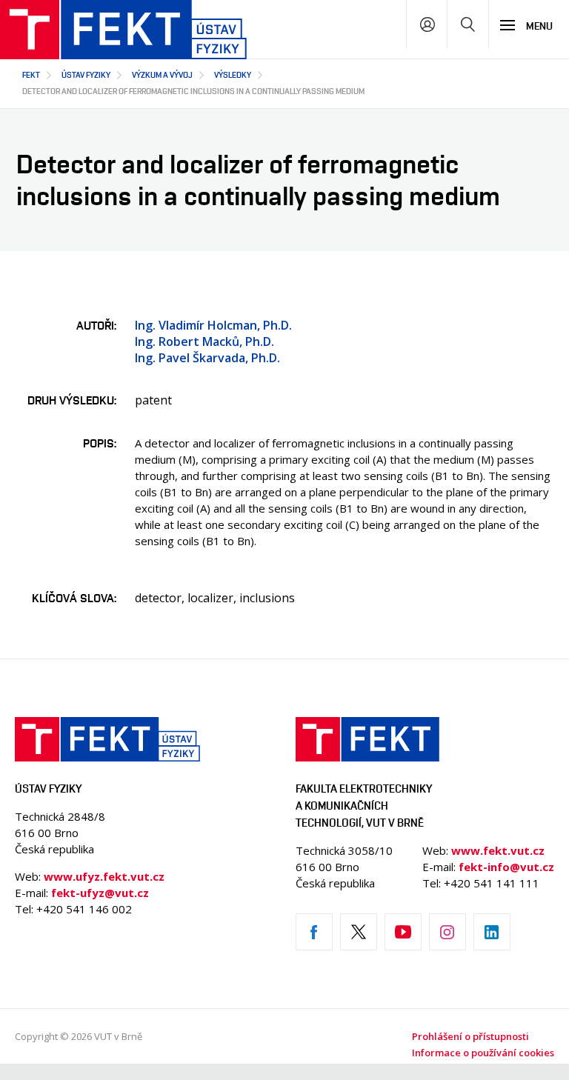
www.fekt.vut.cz (498, 850)
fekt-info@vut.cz (506, 866)
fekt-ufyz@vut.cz (100, 892)
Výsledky (232, 74)
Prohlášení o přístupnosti (470, 1036)
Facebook (314, 931)
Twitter (358, 931)
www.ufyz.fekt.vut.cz (104, 876)
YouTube (403, 931)
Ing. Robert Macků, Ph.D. (204, 341)
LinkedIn (491, 931)
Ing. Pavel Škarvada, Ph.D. (207, 358)
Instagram (447, 931)
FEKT (31, 74)
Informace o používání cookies (483, 1052)
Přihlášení (427, 24)
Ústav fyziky (85, 74)
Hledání (467, 24)
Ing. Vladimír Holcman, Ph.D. (213, 325)
